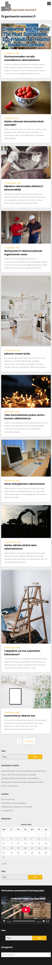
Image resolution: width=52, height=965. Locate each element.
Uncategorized (7, 810)
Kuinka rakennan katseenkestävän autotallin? (18, 775)
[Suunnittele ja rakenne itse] (26, 692)
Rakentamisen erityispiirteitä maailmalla (16, 807)
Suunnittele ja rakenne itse (19, 715)
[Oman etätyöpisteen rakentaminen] (26, 458)
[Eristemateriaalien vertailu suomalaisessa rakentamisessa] (26, 36)
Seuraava (29, 741)
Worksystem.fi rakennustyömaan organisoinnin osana (22, 782)
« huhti (3, 864)
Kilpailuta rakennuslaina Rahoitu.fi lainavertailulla (20, 778)
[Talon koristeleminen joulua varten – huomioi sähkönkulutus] (26, 391)
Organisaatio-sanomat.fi (18, 16)
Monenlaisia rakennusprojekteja (13, 803)
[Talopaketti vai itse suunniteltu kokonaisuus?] (26, 606)
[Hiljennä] (44, 921)
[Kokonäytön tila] (47, 921)
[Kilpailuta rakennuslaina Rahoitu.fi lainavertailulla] (26, 162)
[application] (26, 910)
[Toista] (4, 921)
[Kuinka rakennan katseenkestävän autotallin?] (26, 97)
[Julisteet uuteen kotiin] (26, 311)
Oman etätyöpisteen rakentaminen (24, 483)
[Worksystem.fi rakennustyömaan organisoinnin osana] (26, 227)
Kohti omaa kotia (8, 799)
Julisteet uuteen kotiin (17, 353)
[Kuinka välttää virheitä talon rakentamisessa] (26, 521)
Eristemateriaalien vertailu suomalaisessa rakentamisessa (23, 771)
